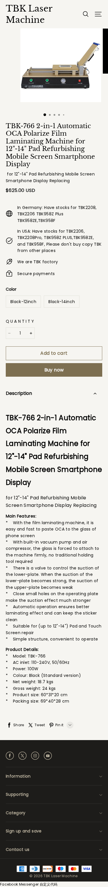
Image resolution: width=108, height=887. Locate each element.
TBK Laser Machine (29, 14)
